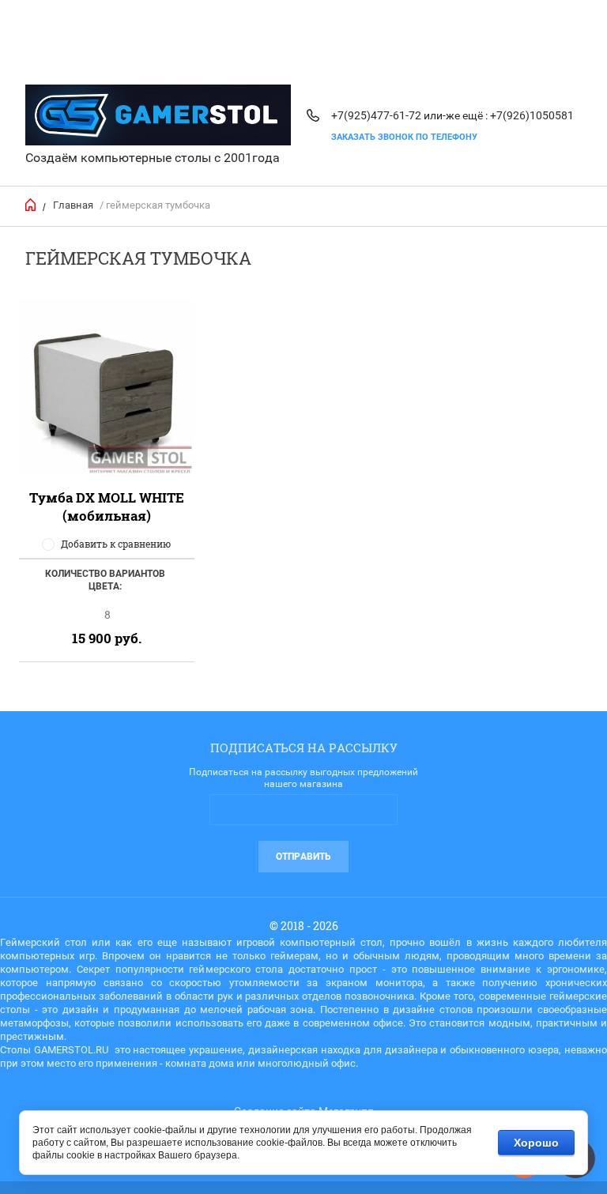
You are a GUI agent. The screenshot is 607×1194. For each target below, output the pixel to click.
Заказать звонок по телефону (404, 137)
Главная (73, 205)
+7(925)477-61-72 (376, 115)
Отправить (303, 856)
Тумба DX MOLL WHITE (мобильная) (106, 506)
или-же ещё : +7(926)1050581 (499, 115)
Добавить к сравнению (116, 543)
